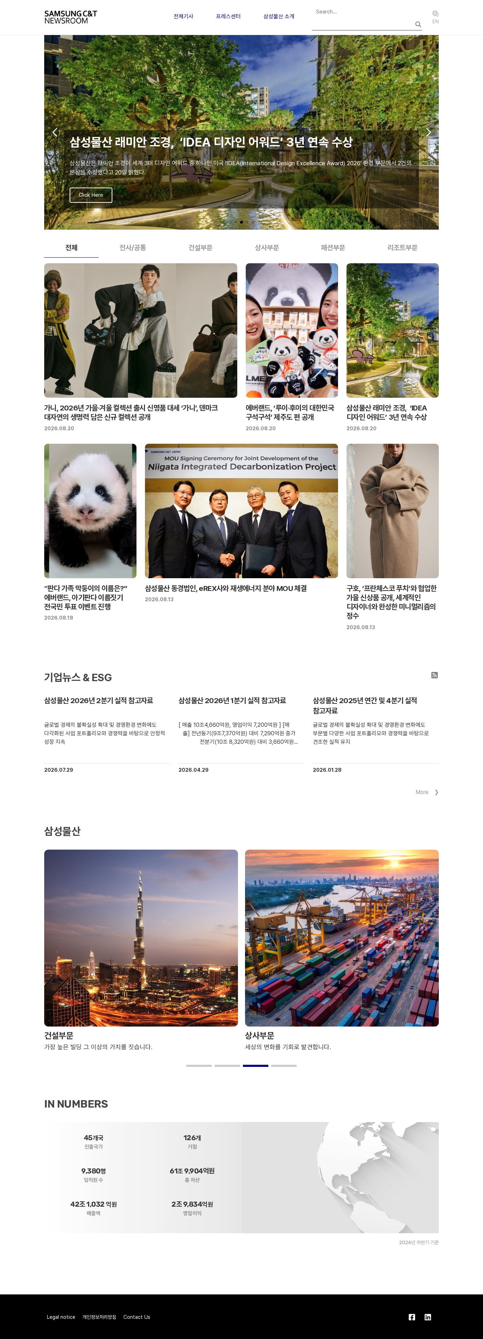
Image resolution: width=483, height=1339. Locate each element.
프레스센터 (228, 16)
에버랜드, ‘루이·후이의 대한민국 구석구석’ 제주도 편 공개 (290, 412)
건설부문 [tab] (200, 247)
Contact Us (136, 1317)
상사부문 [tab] (267, 247)
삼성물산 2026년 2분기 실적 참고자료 (98, 700)
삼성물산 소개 (279, 16)
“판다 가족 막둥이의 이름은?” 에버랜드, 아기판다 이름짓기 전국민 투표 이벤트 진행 (85, 597)
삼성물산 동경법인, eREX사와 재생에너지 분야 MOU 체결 (226, 588)
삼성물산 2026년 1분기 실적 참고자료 (232, 700)
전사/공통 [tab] (133, 247)
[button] (230, 222)
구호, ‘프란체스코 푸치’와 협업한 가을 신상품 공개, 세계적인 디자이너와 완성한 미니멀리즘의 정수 (392, 602)
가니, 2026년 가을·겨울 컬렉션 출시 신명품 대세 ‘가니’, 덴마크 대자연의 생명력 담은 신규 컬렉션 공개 (131, 412)
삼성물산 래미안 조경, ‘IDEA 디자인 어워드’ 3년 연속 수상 (387, 412)
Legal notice (61, 1317)
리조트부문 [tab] (403, 247)
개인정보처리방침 (99, 1317)
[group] (241, 132)
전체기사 (183, 16)
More (422, 792)
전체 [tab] (71, 247)
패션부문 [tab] (333, 247)
